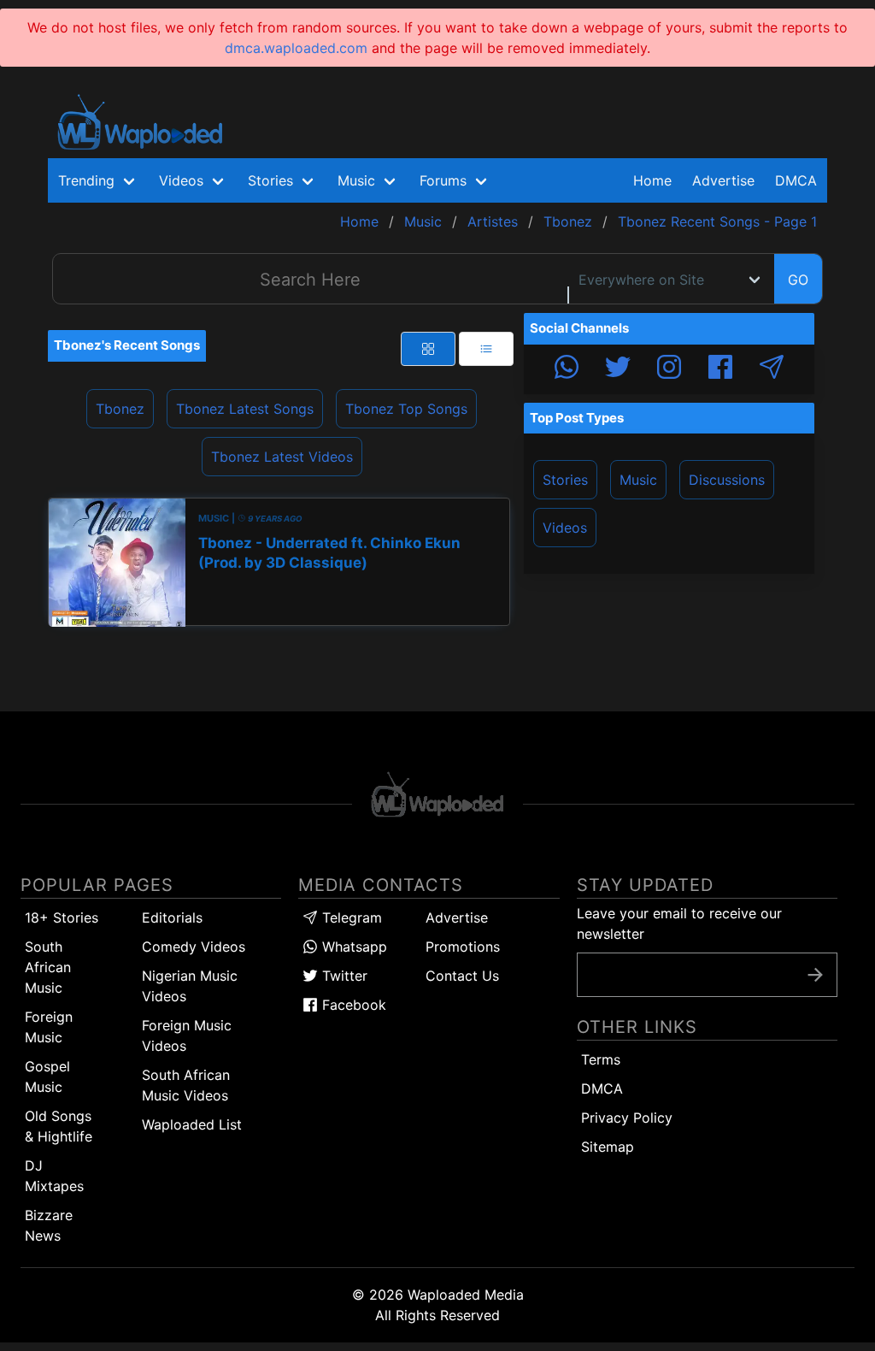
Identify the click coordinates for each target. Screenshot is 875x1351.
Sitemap (607, 1146)
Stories (565, 479)
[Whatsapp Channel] (566, 369)
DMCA (796, 180)
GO (798, 279)
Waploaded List (192, 1124)
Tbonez (120, 408)
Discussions (727, 479)
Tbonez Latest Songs (245, 408)
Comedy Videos (193, 946)
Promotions (463, 946)
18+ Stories (61, 917)
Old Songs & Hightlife (58, 1126)
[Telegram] (771, 369)
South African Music (48, 967)
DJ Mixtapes (54, 1176)
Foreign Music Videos (187, 1035)
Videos (565, 527)
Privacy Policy (626, 1117)
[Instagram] (669, 369)
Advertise (457, 917)
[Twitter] (617, 369)
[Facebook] (720, 369)
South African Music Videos (186, 1085)
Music (638, 479)
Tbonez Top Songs (406, 408)
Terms (600, 1059)
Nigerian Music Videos (190, 986)
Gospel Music (47, 1076)
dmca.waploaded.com (296, 47)
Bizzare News (49, 1225)
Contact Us (462, 975)
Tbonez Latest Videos (282, 456)
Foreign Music (49, 1027)
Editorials (172, 917)
